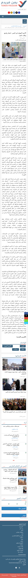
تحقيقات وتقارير (19, 532)
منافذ (23, 349)
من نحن (21, 528)
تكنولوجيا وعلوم (19, 543)
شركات (15, 349)
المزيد (4, 423)
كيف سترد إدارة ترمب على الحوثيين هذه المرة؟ (14, 412)
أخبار (22, 530)
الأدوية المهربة (7, 346)
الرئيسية (24, 26)
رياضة (21, 541)
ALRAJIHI (14, 576)
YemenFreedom (23, 517)
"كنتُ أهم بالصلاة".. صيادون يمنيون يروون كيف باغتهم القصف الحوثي (10, 471)
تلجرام (26, 322)
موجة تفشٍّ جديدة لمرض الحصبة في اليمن (16, 392)
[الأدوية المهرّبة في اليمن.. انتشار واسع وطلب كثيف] (26, 313)
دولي (22, 539)
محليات (21, 537)
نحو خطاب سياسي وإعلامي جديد (11, 426)
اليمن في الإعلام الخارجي (16, 26)
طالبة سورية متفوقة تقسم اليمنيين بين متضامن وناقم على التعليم (10, 488)
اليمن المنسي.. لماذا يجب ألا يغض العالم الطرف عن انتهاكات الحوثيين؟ (11, 445)
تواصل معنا (20, 552)
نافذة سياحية (20, 546)
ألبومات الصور (21, 498)
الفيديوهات (21, 548)
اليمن (22, 346)
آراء (25, 423)
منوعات (21, 544)
